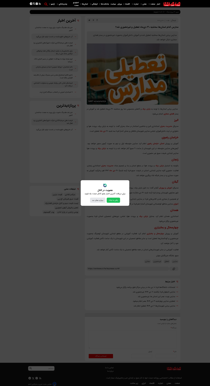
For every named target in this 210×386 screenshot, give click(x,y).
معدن (144, 4)
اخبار (158, 4)
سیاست (113, 4)
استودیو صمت (76, 4)
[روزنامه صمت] (171, 4)
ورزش (119, 4)
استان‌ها (85, 4)
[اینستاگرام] (36, 4)
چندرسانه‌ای (63, 4)
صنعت (153, 4)
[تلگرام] (31, 4)
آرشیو (53, 4)
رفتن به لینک (113, 200)
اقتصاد (127, 4)
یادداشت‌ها (105, 4)
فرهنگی (95, 4)
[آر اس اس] (39, 4)
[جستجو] (46, 4)
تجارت (136, 4)
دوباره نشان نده (97, 200)
